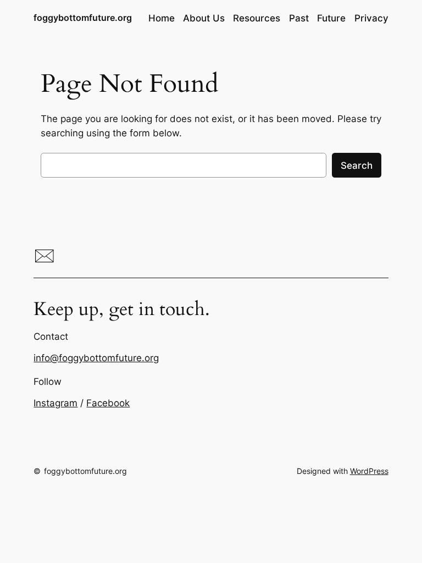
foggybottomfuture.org (83, 17)
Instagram (55, 403)
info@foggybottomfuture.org (96, 357)
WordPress (369, 471)
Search (357, 165)
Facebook (108, 403)
